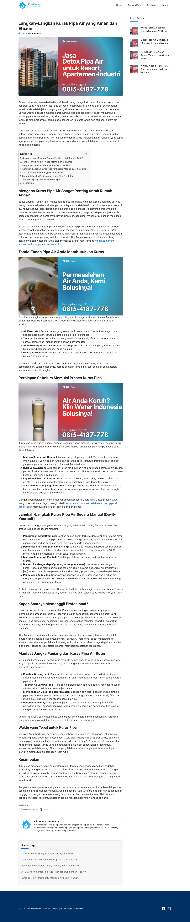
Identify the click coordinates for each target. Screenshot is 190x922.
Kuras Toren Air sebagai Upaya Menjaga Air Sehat (47, 853)
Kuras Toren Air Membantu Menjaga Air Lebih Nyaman (49, 877)
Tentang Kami (134, 5)
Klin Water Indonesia (31, 33)
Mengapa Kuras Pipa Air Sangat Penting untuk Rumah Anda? (52, 158)
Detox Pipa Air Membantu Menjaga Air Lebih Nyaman (49, 859)
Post (35, 809)
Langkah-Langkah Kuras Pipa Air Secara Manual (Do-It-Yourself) (55, 169)
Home (119, 5)
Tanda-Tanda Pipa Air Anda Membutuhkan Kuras (47, 161)
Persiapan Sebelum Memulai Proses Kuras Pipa (46, 165)
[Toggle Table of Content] (85, 154)
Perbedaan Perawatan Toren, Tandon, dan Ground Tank (50, 865)
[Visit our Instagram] (169, 908)
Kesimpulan (28, 183)
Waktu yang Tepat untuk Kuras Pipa (43, 179)
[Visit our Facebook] (163, 908)
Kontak (165, 5)
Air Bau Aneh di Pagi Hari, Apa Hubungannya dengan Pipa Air (53, 871)
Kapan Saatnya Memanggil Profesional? (42, 172)
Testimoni (151, 5)
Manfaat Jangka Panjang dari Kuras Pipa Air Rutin (47, 176)
